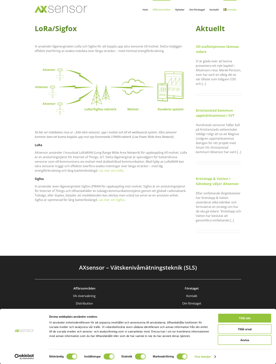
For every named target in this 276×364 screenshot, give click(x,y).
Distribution (84, 303)
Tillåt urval (245, 329)
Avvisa (244, 340)
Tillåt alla (244, 318)
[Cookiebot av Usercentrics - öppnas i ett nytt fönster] (24, 356)
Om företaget (191, 303)
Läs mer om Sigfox (111, 200)
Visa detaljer (203, 356)
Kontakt (191, 296)
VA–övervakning (84, 296)
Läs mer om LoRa (111, 170)
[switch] (109, 356)
